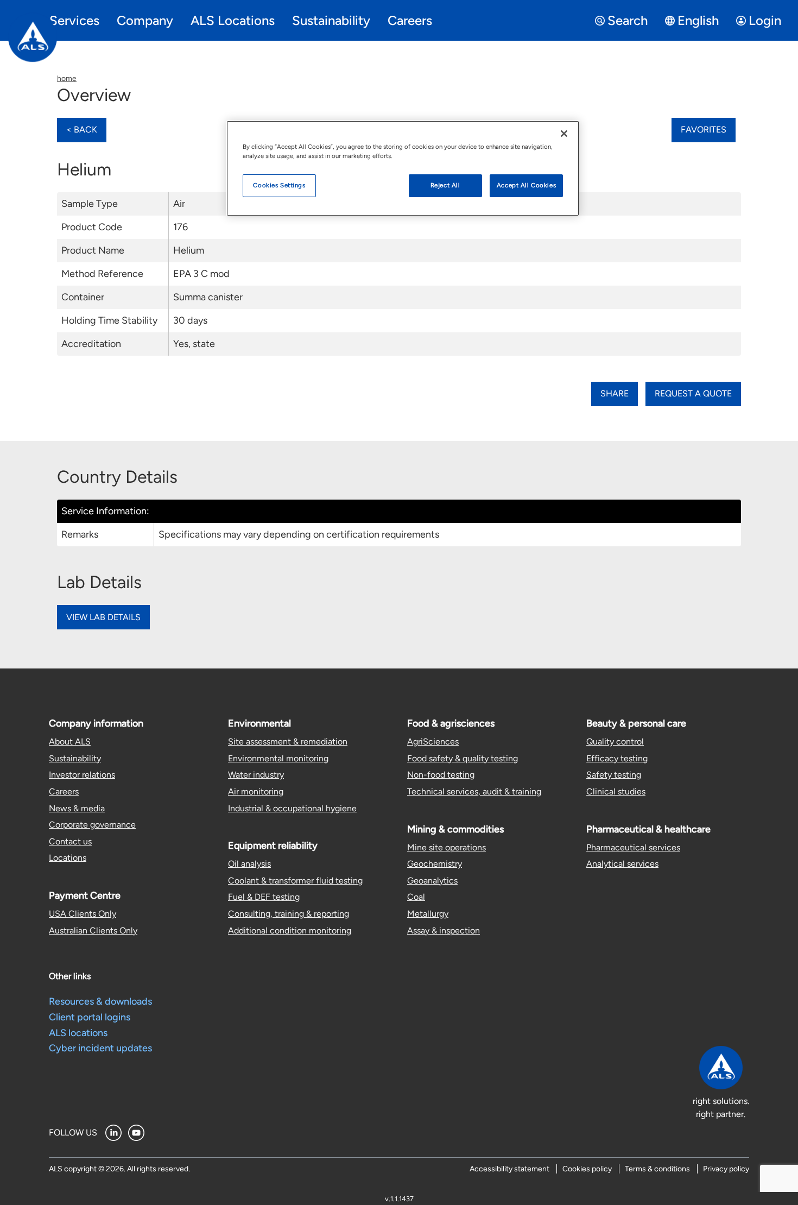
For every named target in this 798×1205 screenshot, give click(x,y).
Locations (67, 858)
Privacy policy (726, 1169)
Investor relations (82, 774)
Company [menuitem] (145, 20)
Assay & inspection (443, 930)
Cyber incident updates (100, 1048)
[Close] (564, 134)
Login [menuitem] (765, 20)
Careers (64, 791)
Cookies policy (587, 1169)
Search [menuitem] (627, 20)
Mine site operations (446, 847)
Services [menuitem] (74, 20)
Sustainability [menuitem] (331, 20)
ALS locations (78, 1033)
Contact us (70, 841)
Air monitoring (255, 791)
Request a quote (693, 393)
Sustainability (75, 758)
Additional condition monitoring (289, 930)
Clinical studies (615, 791)
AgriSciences (433, 741)
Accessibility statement (509, 1169)
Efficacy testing (617, 758)
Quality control (615, 741)
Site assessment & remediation (287, 741)
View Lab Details (103, 617)
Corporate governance (92, 824)
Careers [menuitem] (410, 20)
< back (81, 129)
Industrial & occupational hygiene (292, 808)
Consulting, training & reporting (288, 914)
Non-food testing (440, 774)
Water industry (256, 774)
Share (614, 393)
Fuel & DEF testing (264, 897)
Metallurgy (427, 914)
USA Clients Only (82, 914)
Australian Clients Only (93, 930)
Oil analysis (249, 864)
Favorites (703, 129)
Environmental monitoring (278, 758)
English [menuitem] (698, 20)
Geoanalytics (432, 880)
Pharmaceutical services (633, 847)
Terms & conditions (657, 1169)
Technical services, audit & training (474, 791)
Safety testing (613, 774)
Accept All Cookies (526, 185)
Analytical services (622, 864)
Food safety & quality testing (462, 758)
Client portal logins (89, 1017)
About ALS (70, 741)
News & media (77, 808)
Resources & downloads (100, 1001)
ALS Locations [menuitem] (233, 20)
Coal (416, 897)
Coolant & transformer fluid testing (295, 880)
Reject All (445, 185)
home (67, 78)
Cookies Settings (279, 185)
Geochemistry (434, 864)
